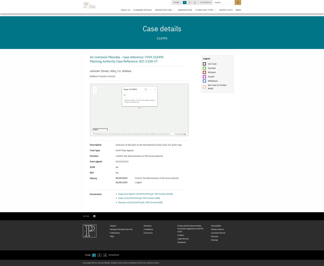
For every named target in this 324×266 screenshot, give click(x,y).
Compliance (148, 229)
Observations (185, 10)
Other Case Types (204, 10)
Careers (113, 226)
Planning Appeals (142, 10)
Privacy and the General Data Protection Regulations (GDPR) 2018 (190, 229)
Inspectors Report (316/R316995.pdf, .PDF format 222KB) (145, 194)
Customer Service (218, 233)
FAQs (112, 236)
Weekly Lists (226, 10)
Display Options (217, 229)
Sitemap (214, 240)
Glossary (214, 236)
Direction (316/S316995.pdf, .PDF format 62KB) (140, 202)
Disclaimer (181, 242)
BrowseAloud (206, 2)
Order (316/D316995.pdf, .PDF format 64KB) (139, 198)
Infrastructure (163, 10)
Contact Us (148, 233)
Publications (115, 233)
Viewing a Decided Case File (121, 229)
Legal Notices (183, 238)
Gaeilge (176, 2)
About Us (125, 10)
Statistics (147, 226)
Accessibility (216, 226)
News (238, 10)
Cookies (180, 235)
